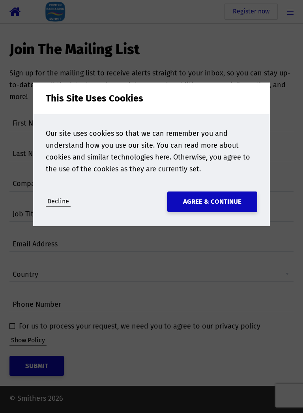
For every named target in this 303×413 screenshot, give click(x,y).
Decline (58, 201)
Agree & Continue (212, 201)
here (162, 157)
